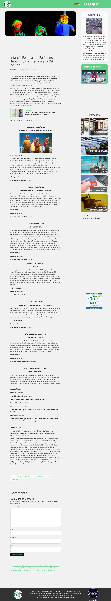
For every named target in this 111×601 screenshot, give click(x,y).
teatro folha (15, 479)
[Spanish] (77, 4)
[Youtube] (97, 4)
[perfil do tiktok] (89, 4)
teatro (51, 476)
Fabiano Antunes (25, 69)
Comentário (14, 507)
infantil (27, 476)
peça (33, 476)
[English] (79, 4)
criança (13, 476)
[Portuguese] (75, 4)
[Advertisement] (38, 42)
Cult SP (34, 69)
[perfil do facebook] (85, 4)
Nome (12, 529)
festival (20, 476)
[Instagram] (93, 4)
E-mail (13, 538)
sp (45, 476)
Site (11, 546)
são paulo (39, 476)
